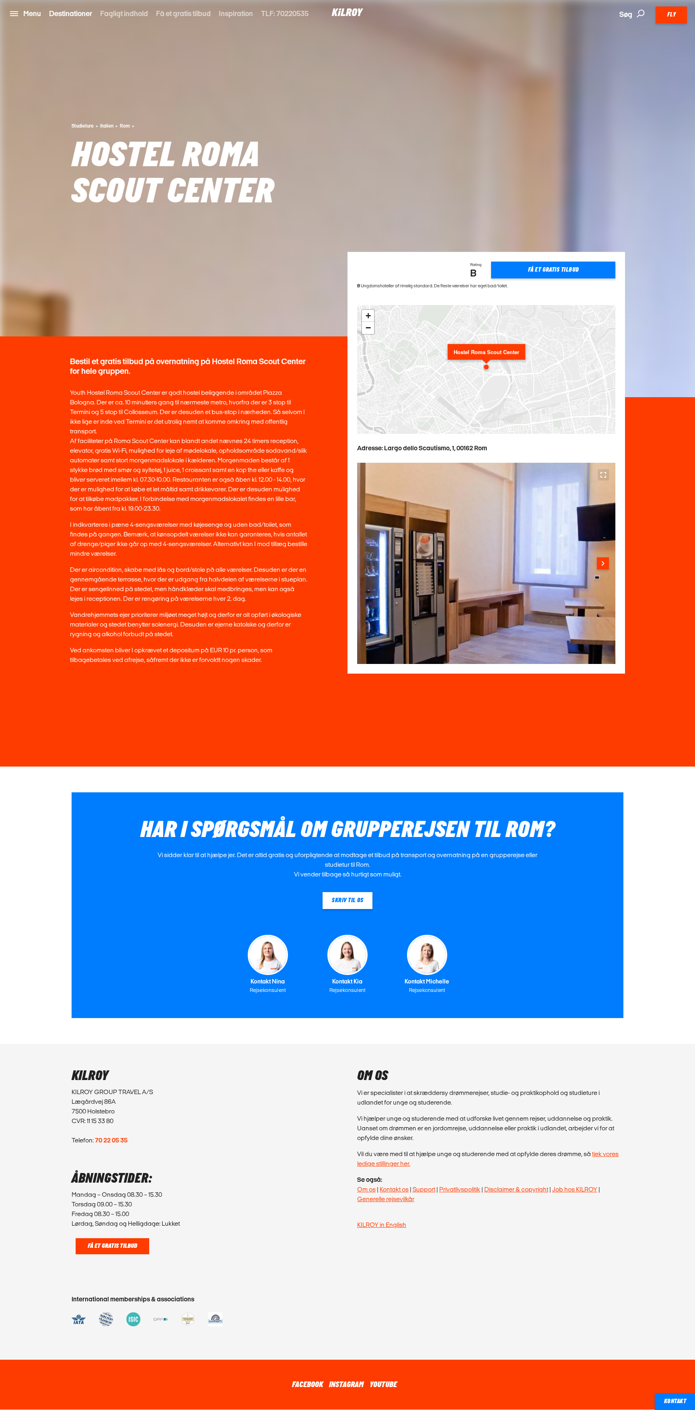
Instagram (346, 1384)
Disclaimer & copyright (516, 1189)
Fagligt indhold (124, 13)
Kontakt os (394, 1189)
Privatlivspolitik (459, 1189)
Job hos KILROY (574, 1189)
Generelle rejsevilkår (385, 1199)
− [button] (368, 328)
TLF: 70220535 (284, 13)
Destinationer (70, 13)
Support (424, 1189)
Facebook (307, 1384)
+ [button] (368, 316)
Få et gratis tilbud (183, 13)
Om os (366, 1189)
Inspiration (236, 13)
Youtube (383, 1384)
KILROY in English (381, 1224)
